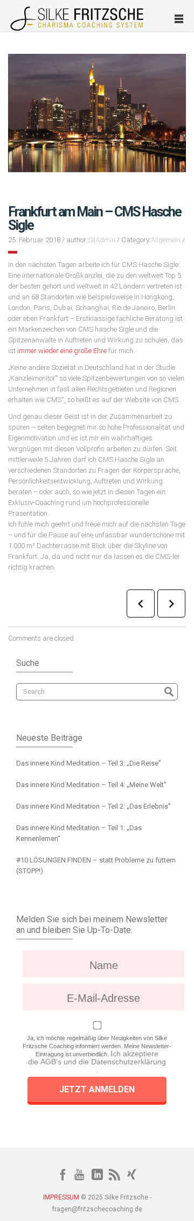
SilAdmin (101, 240)
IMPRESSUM (61, 1197)
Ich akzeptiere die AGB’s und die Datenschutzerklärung (97, 1057)
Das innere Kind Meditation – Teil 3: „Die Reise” (88, 763)
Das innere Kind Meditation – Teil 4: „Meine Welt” (91, 785)
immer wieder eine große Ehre (62, 351)
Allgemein (166, 240)
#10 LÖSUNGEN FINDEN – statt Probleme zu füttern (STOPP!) (96, 865)
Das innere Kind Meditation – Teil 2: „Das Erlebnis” (93, 806)
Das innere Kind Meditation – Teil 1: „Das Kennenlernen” (79, 833)
